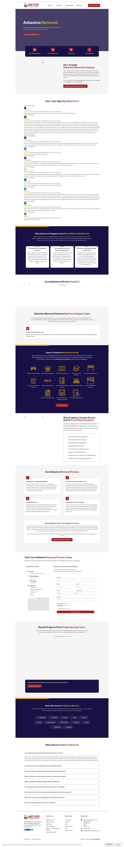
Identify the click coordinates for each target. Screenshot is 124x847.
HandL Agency (96, 839)
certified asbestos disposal (62, 359)
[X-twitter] (28, 830)
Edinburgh (57, 727)
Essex (86, 722)
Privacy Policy (68, 608)
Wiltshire (76, 722)
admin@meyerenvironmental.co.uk (86, 80)
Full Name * (59, 577)
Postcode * (78, 590)
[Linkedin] (30, 830)
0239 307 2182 (71, 80)
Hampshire (42, 717)
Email (31, 571)
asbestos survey (43, 484)
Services (50, 5)
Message (59, 597)
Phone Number (34, 576)
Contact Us (79, 5)
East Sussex (64, 722)
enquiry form (79, 82)
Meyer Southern (57, 318)
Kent (74, 717)
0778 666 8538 (33, 583)
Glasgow (69, 727)
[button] (25, 663)
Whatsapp (33, 581)
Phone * (58, 584)
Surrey (39, 722)
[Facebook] (25, 830)
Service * (59, 590)
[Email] (28, 571)
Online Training (69, 5)
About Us (59, 5)
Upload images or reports (62, 603)
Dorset (65, 717)
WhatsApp (68, 82)
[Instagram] (26, 830)
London (84, 717)
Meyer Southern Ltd (68, 70)
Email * (77, 584)
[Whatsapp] (28, 580)
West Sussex (51, 722)
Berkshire (54, 717)
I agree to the (65, 608)
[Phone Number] (28, 576)
